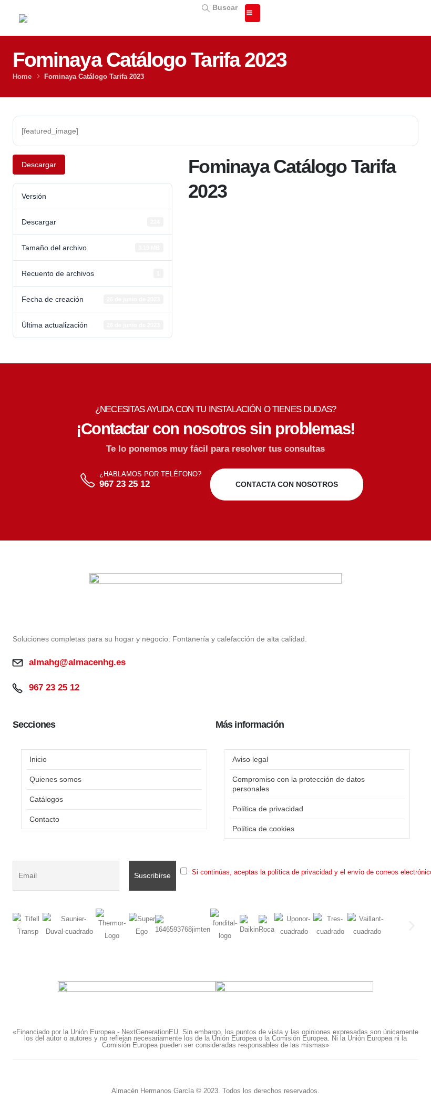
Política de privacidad (267, 808)
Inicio (38, 759)
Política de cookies (263, 828)
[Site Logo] (71, 24)
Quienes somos (55, 779)
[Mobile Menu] (252, 13)
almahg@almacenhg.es (77, 662)
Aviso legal (250, 759)
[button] (219, 7)
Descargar (39, 164)
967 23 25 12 (124, 484)
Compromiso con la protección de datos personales (298, 784)
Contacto (44, 819)
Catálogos (46, 799)
